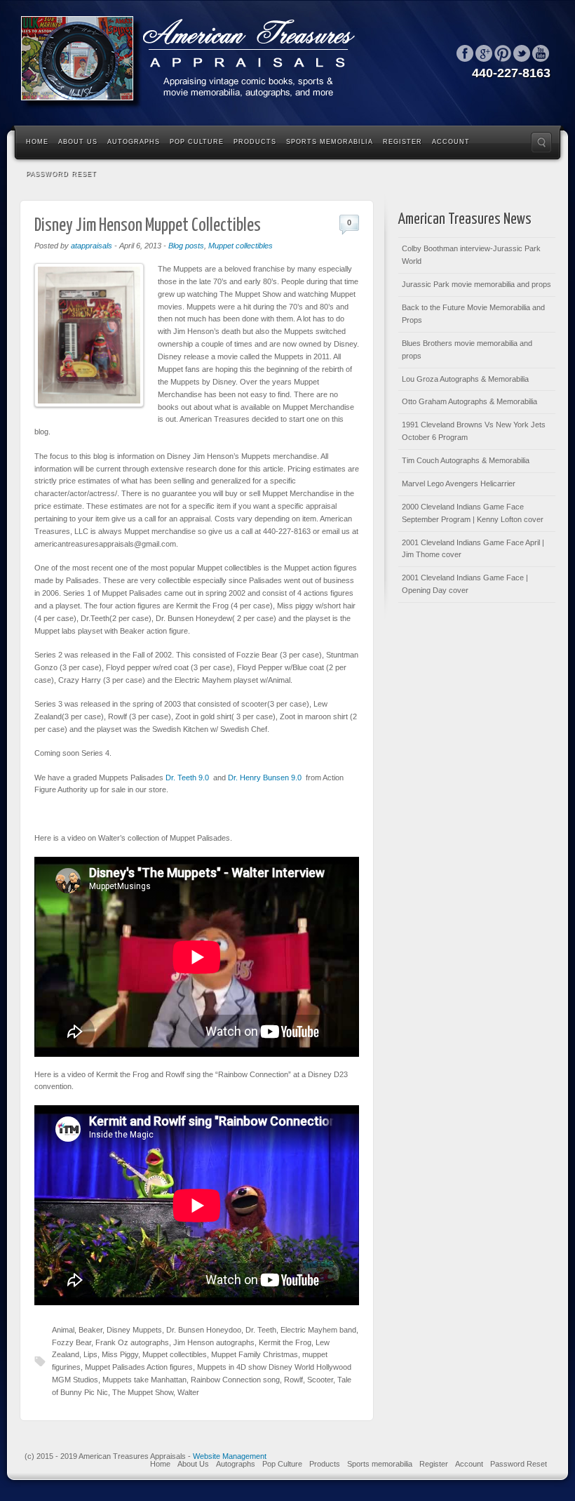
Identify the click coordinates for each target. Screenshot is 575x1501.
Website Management (229, 1456)
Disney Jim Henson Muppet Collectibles (147, 225)
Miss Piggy (120, 1354)
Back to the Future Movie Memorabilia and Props (473, 313)
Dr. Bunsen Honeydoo (203, 1330)
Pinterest (502, 53)
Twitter (521, 53)
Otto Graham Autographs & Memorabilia (469, 401)
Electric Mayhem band (318, 1330)
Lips (90, 1354)
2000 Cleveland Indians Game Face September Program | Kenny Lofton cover (472, 512)
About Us (77, 141)
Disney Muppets (134, 1330)
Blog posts (186, 245)
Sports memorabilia (329, 141)
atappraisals (91, 245)
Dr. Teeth (260, 1330)
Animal (63, 1330)
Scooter (320, 1379)
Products (255, 141)
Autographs (133, 141)
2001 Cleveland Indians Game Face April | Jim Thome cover (473, 548)
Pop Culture (197, 141)
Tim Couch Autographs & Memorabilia (465, 460)
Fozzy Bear (71, 1342)
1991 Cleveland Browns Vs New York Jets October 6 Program (474, 430)
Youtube (540, 53)
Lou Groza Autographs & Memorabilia (465, 379)
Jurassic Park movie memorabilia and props (476, 284)
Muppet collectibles (240, 245)
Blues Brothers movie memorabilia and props (467, 349)
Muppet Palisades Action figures (139, 1367)
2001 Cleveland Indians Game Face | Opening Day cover (465, 583)
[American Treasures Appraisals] (196, 61)
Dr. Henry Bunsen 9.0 (265, 777)
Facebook (464, 53)
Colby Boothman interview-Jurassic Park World (471, 254)
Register (402, 141)
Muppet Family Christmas (254, 1354)
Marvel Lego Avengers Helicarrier (458, 483)
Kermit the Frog (285, 1342)
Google (483, 53)
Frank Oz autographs (132, 1342)
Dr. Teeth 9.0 (188, 777)
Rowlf (293, 1379)
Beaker (90, 1330)
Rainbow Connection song (235, 1379)
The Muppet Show (142, 1392)
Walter (188, 1392)
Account (451, 141)
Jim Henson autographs (214, 1342)
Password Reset (61, 174)
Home (37, 141)
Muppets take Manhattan (144, 1379)
